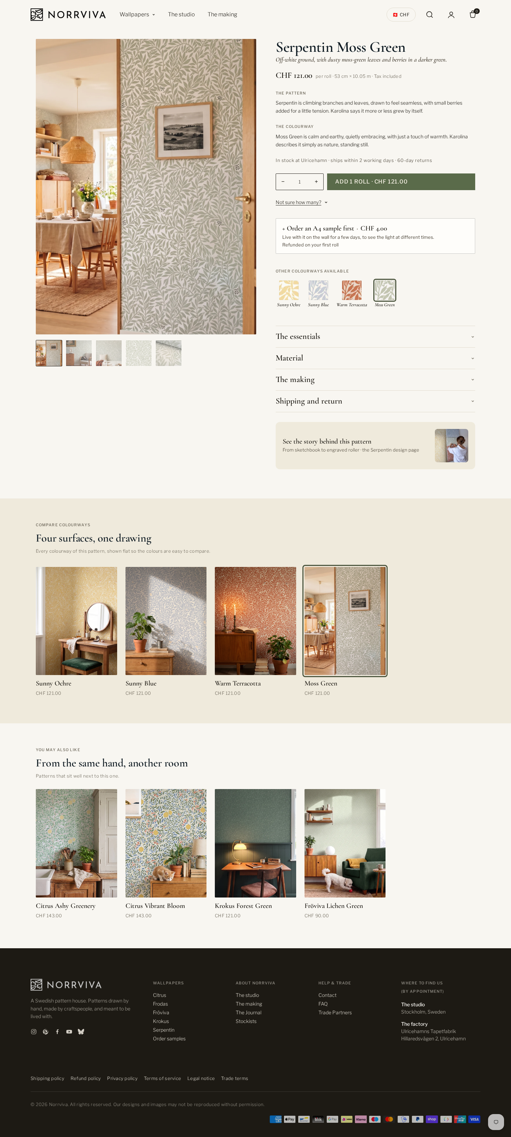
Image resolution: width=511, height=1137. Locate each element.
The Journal (248, 1012)
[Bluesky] (81, 1032)
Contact (327, 995)
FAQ (323, 1004)
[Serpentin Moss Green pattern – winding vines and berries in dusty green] (138, 353)
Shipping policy (47, 1078)
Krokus (161, 1021)
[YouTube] (69, 1032)
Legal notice (201, 1078)
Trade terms (234, 1078)
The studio (181, 14)
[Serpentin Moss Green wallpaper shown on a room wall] (109, 353)
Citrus (159, 995)
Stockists (246, 1021)
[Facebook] (57, 1032)
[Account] (451, 14)
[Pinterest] (45, 1032)
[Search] (429, 14)
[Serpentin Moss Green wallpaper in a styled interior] (49, 353)
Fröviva (161, 1012)
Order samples (169, 1038)
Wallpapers (134, 14)
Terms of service (162, 1078)
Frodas (160, 1004)
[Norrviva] (68, 14)
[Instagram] (34, 1032)
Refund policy (86, 1078)
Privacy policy (122, 1078)
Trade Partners (335, 1012)
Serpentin (164, 1030)
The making (222, 14)
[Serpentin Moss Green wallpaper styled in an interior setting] (79, 353)
